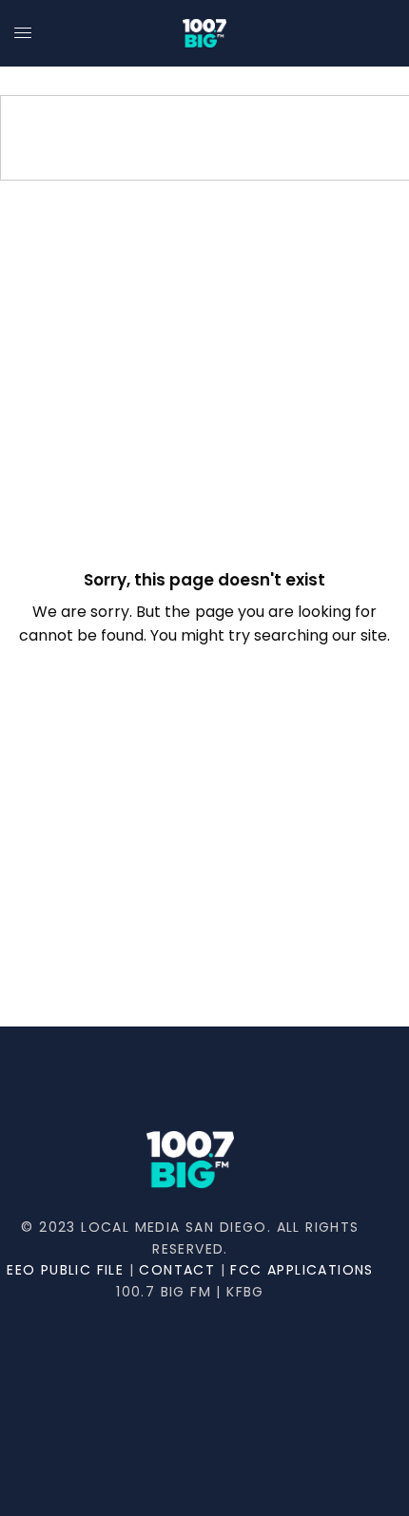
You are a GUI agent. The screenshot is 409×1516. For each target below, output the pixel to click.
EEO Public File (65, 1269)
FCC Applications (301, 1269)
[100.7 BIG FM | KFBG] (204, 33)
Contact (177, 1269)
